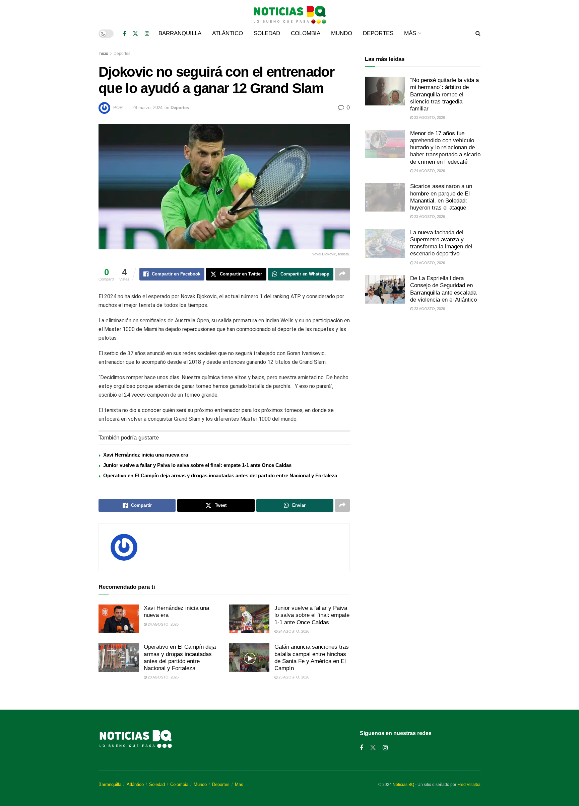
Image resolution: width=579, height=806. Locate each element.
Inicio (103, 53)
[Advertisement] (422, 373)
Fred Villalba (468, 784)
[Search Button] (477, 33)
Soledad (267, 33)
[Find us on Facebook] (124, 33)
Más (410, 33)
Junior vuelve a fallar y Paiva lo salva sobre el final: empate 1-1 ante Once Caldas (197, 465)
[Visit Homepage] (289, 12)
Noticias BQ (403, 784)
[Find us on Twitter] (135, 33)
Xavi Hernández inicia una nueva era (145, 455)
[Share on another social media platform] (342, 274)
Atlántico (227, 33)
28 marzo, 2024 (147, 107)
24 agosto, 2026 (163, 624)
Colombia (305, 33)
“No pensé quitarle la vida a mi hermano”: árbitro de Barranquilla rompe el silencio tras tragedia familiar (444, 94)
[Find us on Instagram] (147, 33)
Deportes (378, 33)
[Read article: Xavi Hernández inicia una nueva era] (119, 618)
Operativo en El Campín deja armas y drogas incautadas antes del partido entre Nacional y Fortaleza (220, 475)
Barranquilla (179, 33)
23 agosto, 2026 (163, 677)
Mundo (341, 33)
